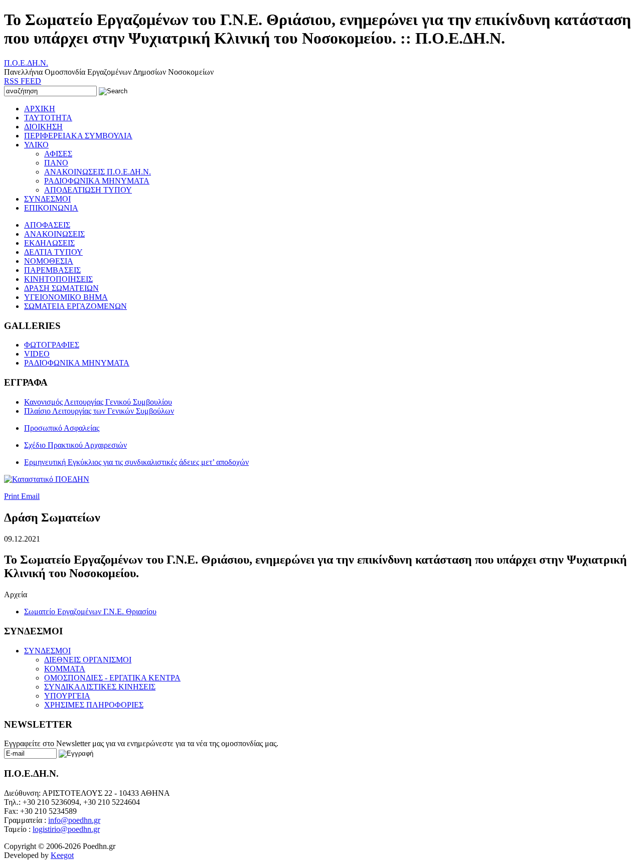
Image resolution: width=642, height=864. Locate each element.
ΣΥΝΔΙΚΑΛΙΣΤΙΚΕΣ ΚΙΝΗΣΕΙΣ (99, 686)
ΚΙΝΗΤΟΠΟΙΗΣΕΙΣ (58, 279)
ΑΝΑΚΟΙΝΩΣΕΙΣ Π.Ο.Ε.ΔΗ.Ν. (97, 171)
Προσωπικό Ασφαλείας (61, 428)
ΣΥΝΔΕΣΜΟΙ (47, 199)
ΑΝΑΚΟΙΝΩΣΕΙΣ (54, 234)
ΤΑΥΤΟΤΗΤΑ (48, 117)
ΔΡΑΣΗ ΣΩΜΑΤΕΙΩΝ (61, 288)
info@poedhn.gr (74, 820)
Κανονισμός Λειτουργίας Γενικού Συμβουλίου (98, 402)
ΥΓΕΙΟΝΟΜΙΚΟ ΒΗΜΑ (66, 297)
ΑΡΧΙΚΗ (39, 108)
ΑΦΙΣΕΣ (58, 153)
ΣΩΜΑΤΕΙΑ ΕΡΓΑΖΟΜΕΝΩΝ (75, 306)
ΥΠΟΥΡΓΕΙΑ (67, 696)
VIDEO (37, 354)
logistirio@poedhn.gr (66, 829)
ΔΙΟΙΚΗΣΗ (43, 126)
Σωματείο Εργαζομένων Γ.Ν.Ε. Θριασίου (90, 611)
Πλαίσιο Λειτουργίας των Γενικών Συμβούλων (99, 411)
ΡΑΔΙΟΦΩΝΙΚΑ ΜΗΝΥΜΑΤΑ (96, 181)
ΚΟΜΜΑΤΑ (64, 668)
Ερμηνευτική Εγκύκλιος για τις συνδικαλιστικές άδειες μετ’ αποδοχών (136, 462)
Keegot (62, 855)
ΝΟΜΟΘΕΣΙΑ (48, 261)
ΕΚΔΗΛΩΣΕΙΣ (49, 243)
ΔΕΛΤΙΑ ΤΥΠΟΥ (53, 252)
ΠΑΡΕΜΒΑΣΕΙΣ (52, 270)
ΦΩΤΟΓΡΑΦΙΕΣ (51, 344)
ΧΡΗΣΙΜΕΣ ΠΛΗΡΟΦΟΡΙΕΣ (93, 705)
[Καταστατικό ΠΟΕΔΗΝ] (46, 479)
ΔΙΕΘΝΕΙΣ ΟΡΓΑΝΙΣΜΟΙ (87, 659)
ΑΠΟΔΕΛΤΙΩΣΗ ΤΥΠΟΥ (88, 190)
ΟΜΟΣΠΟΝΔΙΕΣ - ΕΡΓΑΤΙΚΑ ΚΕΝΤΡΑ (112, 677)
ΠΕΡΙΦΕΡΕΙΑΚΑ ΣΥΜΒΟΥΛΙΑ (78, 135)
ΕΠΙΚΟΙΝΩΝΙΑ (51, 208)
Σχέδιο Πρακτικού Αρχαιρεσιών (75, 445)
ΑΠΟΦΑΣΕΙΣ (47, 225)
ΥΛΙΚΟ (36, 144)
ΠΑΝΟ (56, 162)
